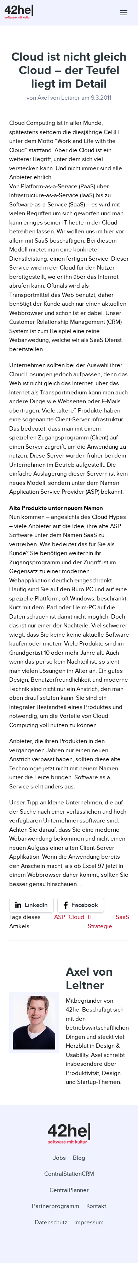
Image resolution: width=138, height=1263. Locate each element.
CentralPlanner (69, 1190)
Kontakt (96, 1206)
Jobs (59, 1157)
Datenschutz (51, 1222)
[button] (123, 13)
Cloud (76, 917)
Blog (79, 1157)
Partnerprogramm (55, 1206)
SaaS (122, 917)
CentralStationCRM (69, 1173)
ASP (59, 917)
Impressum (89, 1222)
